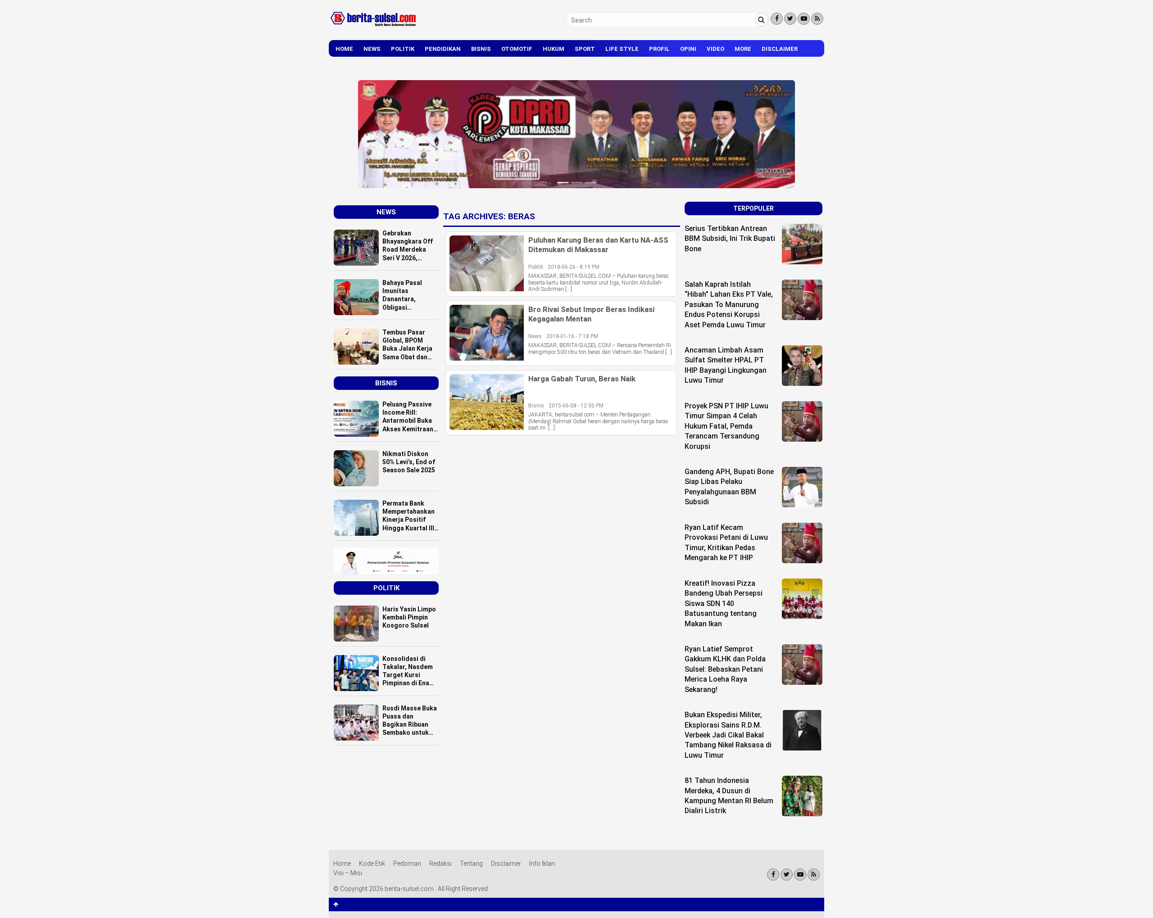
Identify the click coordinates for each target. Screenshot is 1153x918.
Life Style (622, 48)
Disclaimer (780, 48)
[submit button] (761, 19)
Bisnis (481, 48)
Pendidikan (443, 48)
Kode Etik (372, 863)
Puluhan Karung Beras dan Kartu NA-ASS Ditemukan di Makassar (598, 244)
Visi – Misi (347, 873)
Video (715, 48)
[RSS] (817, 19)
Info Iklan (542, 863)
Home (344, 48)
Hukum (553, 48)
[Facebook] (777, 19)
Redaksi (440, 863)
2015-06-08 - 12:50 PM (576, 405)
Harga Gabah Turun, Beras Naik (582, 378)
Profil (659, 48)
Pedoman (407, 863)
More (743, 48)
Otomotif (516, 48)
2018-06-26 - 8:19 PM (573, 267)
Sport (585, 48)
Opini (688, 48)
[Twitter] (790, 19)
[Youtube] (804, 19)
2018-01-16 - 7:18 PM (572, 336)
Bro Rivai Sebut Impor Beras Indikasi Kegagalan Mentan (591, 314)
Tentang (471, 863)
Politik (402, 48)
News (372, 48)
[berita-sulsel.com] (374, 28)
